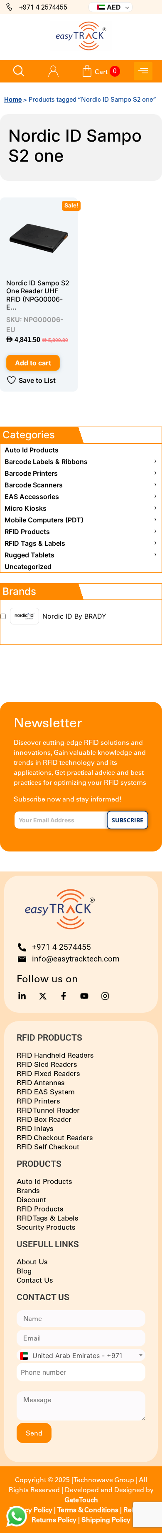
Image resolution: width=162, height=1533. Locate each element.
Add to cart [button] (33, 363)
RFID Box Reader (44, 1119)
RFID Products (40, 1208)
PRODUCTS (39, 1164)
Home (13, 99)
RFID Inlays (35, 1128)
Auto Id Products (44, 1181)
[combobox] (81, 1355)
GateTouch (81, 1500)
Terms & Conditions (87, 1510)
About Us (32, 1261)
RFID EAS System (46, 1091)
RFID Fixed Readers (48, 1073)
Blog (24, 1270)
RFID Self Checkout (48, 1146)
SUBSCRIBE (127, 820)
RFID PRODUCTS (49, 1038)
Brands (28, 1190)
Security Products (46, 1227)
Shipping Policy (105, 1520)
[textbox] (81, 1355)
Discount (31, 1199)
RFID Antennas (41, 1082)
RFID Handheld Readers (55, 1055)
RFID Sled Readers (47, 1064)
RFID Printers (38, 1100)
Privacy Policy (30, 1510)
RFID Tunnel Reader (48, 1110)
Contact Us (35, 1280)
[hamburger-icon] (143, 71)
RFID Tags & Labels (48, 1217)
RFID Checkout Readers (55, 1137)
